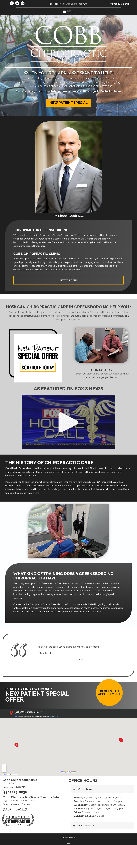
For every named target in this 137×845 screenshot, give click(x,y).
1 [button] (79, 659)
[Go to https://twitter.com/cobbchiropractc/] (17, 3)
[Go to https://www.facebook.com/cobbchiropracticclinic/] (12, 3)
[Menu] (68, 842)
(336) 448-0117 (15, 809)
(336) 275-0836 (119, 3)
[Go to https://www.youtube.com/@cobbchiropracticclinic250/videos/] (22, 3)
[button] (68, 103)
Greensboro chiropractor (98, 238)
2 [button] (82, 659)
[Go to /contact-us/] (101, 374)
